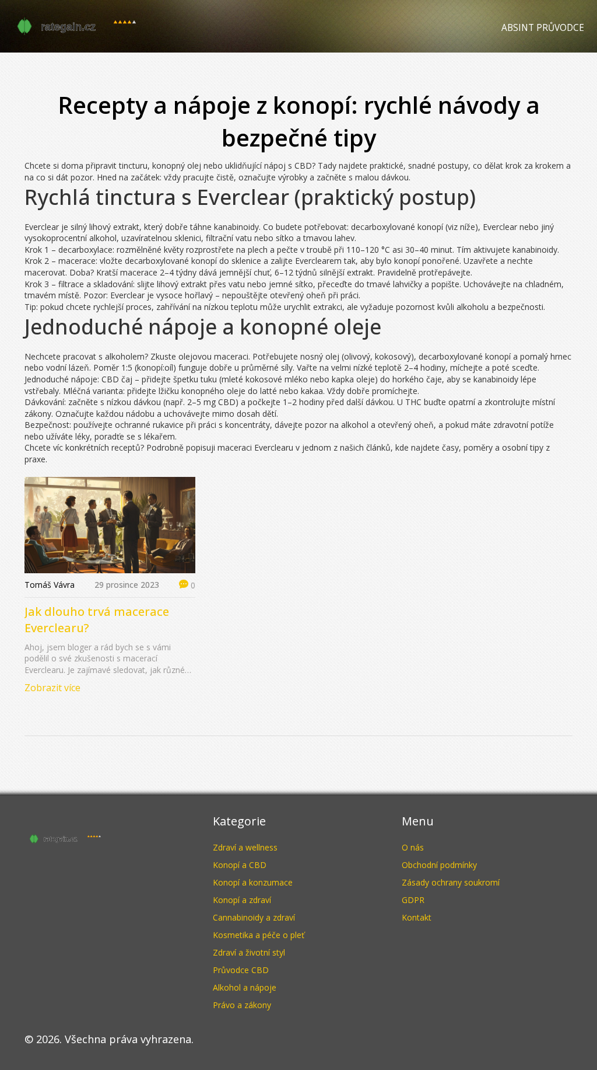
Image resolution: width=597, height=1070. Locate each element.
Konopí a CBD (239, 864)
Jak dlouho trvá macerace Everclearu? (96, 620)
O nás (413, 847)
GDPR (413, 899)
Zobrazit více (52, 687)
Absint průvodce (542, 28)
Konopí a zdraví (242, 899)
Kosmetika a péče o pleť (258, 934)
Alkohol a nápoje (244, 987)
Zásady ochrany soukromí (451, 882)
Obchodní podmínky (439, 864)
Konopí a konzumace (253, 882)
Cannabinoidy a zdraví (254, 917)
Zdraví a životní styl (249, 952)
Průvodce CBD (241, 969)
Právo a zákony (242, 1004)
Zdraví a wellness (245, 847)
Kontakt (416, 917)
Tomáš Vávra (49, 584)
